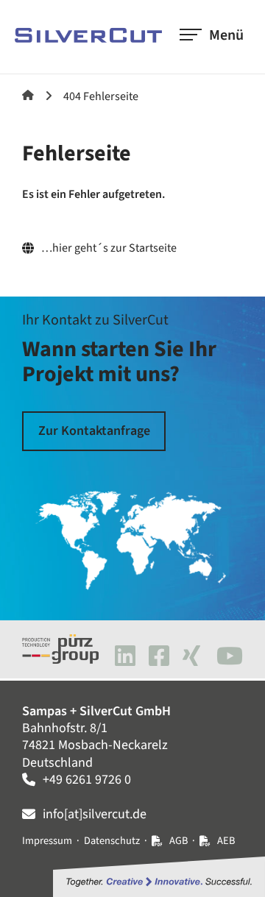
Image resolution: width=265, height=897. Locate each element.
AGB (178, 840)
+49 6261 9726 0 (87, 779)
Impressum (47, 840)
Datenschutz (112, 840)
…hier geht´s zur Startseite (109, 248)
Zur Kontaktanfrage (94, 431)
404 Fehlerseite (100, 96)
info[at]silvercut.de (94, 814)
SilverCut (28, 95)
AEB (226, 840)
